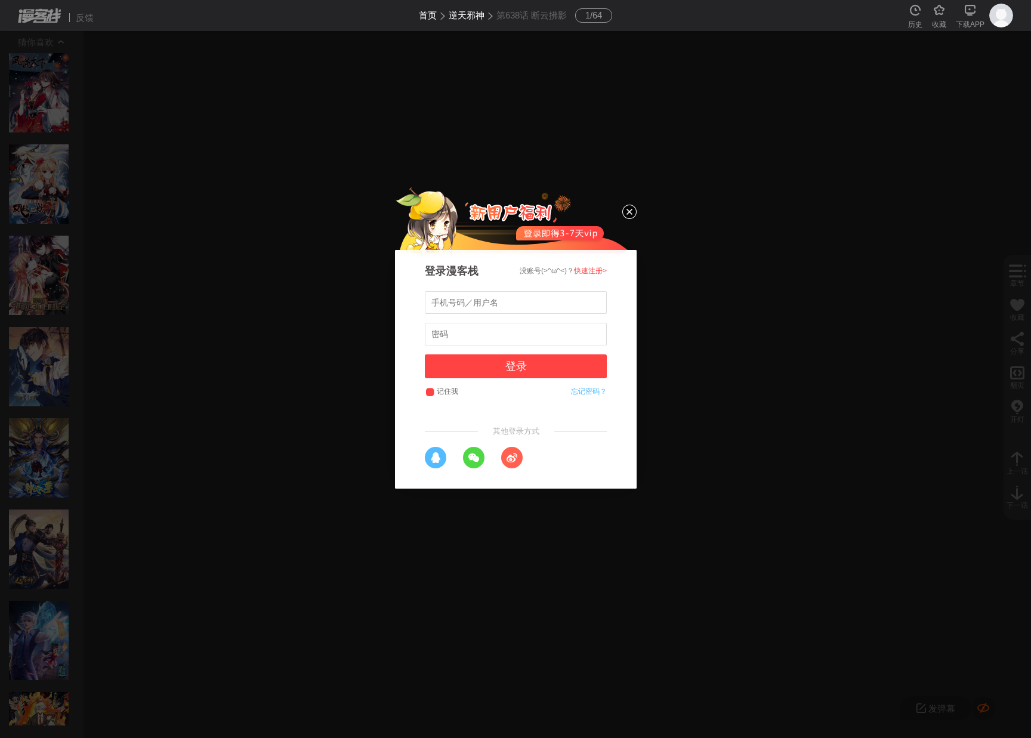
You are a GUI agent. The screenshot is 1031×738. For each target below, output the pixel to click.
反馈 (85, 17)
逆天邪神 (466, 15)
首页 (428, 15)
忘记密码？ (589, 391)
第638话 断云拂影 (531, 15)
